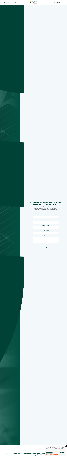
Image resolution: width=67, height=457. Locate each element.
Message (46, 235)
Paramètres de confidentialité (52, 454)
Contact (63, 2)
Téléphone (46, 225)
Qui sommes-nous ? (6, 2)
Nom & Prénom (45, 214)
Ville (46, 230)
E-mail (45, 220)
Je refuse (62, 452)
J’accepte (49, 452)
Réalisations (57, 2)
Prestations (14, 2)
